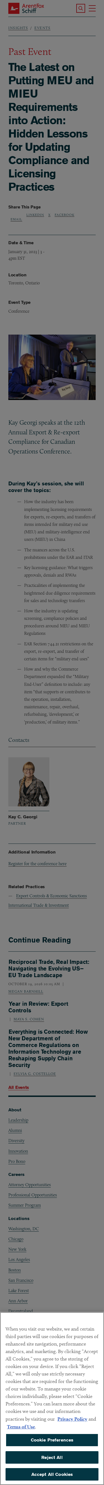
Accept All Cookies (52, 1474)
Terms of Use (21, 1427)
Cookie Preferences (52, 1440)
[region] (52, 1398)
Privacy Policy (72, 1419)
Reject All (52, 1457)
